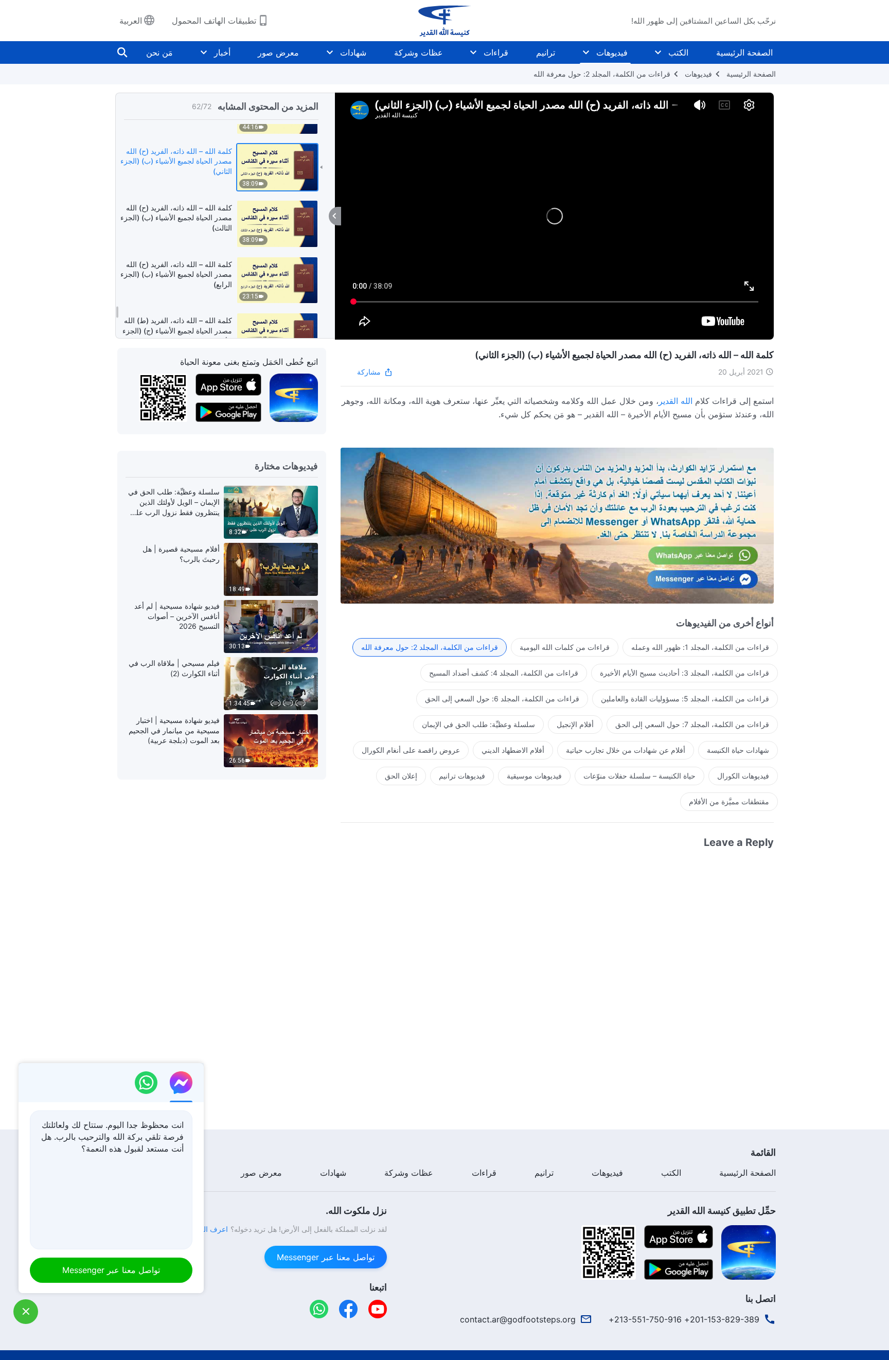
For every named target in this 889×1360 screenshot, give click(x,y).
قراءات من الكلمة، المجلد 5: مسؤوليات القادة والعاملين (685, 698)
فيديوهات (612, 52)
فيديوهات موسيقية (534, 775)
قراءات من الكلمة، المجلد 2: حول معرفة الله (602, 73)
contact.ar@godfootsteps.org (518, 1319)
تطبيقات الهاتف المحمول (214, 20)
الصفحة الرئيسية (744, 52)
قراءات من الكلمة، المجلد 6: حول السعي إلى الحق (502, 698)
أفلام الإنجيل (575, 724)
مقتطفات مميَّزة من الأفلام (729, 801)
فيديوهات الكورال (743, 775)
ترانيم (545, 52)
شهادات (353, 52)
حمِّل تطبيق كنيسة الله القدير (722, 1210)
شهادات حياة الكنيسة (738, 750)
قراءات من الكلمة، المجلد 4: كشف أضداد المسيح (503, 672)
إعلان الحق (401, 775)
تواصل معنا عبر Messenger (326, 1257)
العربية (130, 20)
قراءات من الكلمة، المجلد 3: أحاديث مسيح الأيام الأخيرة (684, 672)
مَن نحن (159, 52)
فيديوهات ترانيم (462, 775)
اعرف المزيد (209, 1229)
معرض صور (278, 52)
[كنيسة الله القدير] (444, 20)
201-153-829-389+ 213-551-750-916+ (684, 1319)
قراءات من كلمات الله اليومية (565, 647)
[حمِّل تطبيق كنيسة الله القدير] (748, 1251)
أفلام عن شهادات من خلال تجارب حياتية (625, 750)
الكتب (678, 52)
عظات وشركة (418, 52)
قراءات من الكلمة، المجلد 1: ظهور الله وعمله (700, 647)
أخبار (222, 52)
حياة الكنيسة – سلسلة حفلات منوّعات (639, 775)
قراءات (496, 52)
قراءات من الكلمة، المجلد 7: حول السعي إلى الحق (692, 724)
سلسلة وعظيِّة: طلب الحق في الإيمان (478, 724)
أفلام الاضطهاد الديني (513, 750)
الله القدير (675, 401)
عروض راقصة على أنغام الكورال (411, 750)
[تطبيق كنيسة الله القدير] (294, 397)
